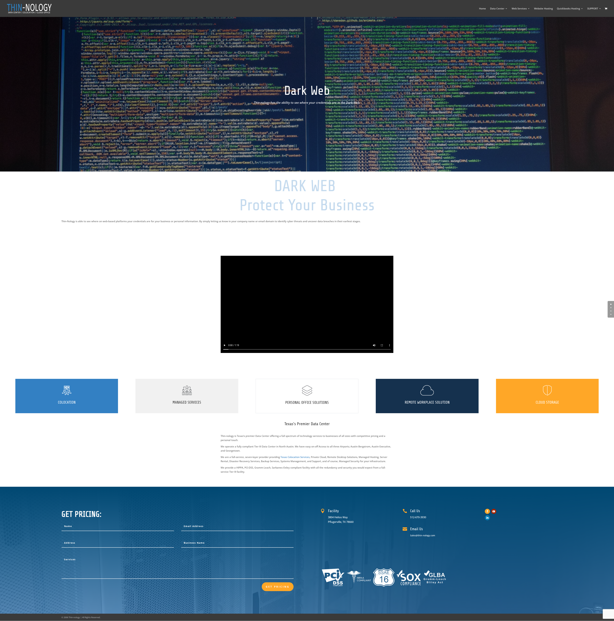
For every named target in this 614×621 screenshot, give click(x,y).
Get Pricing (278, 586)
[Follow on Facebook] (487, 511)
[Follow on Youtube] (493, 511)
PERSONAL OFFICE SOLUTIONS (307, 402)
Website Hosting (543, 8)
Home (482, 8)
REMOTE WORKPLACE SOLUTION (427, 402)
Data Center (497, 8)
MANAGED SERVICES (187, 402)
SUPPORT (592, 8)
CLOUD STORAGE (547, 402)
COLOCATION (67, 402)
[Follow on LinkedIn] (487, 517)
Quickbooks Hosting (568, 8)
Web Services (519, 8)
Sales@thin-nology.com (422, 535)
